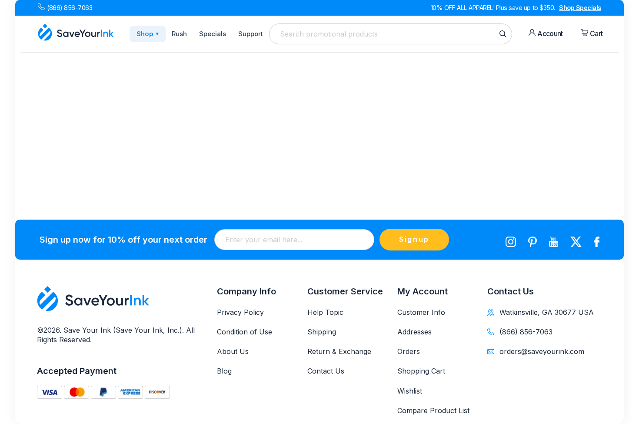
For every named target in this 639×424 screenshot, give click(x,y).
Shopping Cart (421, 371)
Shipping (321, 331)
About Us (233, 351)
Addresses (414, 331)
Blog (224, 371)
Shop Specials (580, 7)
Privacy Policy (240, 312)
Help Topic (325, 312)
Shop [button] (147, 34)
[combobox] (390, 33)
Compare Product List (433, 410)
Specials (212, 34)
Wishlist (409, 391)
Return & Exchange (339, 351)
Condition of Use (244, 331)
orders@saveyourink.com (541, 351)
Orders (408, 351)
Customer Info (421, 312)
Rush (179, 34)
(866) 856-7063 (69, 7)
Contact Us (325, 371)
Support (250, 34)
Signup (414, 239)
